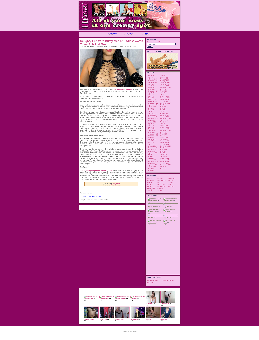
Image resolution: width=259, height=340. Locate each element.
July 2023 (151, 108)
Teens (169, 184)
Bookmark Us (156, 42)
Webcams (116, 183)
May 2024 (151, 94)
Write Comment (116, 185)
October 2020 (152, 151)
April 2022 (151, 127)
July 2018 (163, 89)
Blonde (149, 182)
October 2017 (164, 101)
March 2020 (151, 158)
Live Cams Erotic (152, 280)
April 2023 (151, 111)
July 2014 (163, 148)
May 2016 (163, 123)
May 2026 (151, 77)
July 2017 (163, 105)
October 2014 (164, 144)
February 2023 (152, 113)
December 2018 (165, 82)
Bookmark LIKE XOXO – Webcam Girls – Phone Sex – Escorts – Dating (116, 46)
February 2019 (164, 79)
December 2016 (165, 115)
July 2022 (151, 123)
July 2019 (151, 168)
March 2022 (151, 129)
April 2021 (151, 144)
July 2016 (163, 122)
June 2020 (151, 156)
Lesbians (160, 178)
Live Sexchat (151, 282)
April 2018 (163, 94)
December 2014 (165, 141)
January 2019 (164, 81)
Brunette (150, 184)
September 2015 (165, 130)
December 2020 (153, 148)
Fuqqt (147, 33)
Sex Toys (170, 180)
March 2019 (164, 77)
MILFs (159, 182)
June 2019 (151, 170)
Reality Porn (161, 186)
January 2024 (152, 99)
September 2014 (165, 146)
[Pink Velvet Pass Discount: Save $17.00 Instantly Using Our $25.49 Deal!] (129, 29)
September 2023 (153, 105)
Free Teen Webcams (112, 33)
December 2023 (153, 101)
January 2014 (164, 158)
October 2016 (164, 117)
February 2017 (164, 111)
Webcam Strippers (168, 280)
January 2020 (152, 160)
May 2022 (151, 125)
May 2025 (151, 84)
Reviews (160, 188)
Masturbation (161, 180)
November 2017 (165, 99)
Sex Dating (171, 178)
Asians (149, 178)
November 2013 (165, 161)
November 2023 (153, 103)
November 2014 (165, 142)
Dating (149, 186)
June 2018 (163, 91)
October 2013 (164, 163)
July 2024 (151, 93)
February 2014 (164, 156)
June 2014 (163, 149)
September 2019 (153, 165)
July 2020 (151, 154)
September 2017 (165, 103)
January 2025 (152, 89)
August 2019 (152, 166)
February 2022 (152, 130)
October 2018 (164, 86)
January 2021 (152, 146)
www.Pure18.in (129, 33)
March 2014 (164, 154)
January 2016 (164, 127)
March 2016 (164, 125)
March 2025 (151, 87)
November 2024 (153, 91)
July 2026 (151, 75)
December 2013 (165, 160)
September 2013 (165, 165)
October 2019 (152, 163)
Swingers (170, 182)
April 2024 (151, 96)
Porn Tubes (161, 184)
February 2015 (164, 139)
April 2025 (151, 86)
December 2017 (165, 98)
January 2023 (152, 115)
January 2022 (152, 132)
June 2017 (163, 106)
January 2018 (164, 96)
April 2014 (163, 153)
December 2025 (153, 81)
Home (149, 42)
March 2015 (164, 137)
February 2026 (152, 79)
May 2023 (151, 110)
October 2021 (152, 137)
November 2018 (165, 84)
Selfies (159, 190)
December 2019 (153, 161)
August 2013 (164, 166)
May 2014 (163, 151)
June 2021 (151, 141)
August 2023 (152, 106)
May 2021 (151, 142)
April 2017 (163, 110)
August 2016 (164, 120)
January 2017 (164, 113)
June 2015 (163, 134)
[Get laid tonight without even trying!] (162, 68)
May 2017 (163, 108)
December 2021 (153, 134)
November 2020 (153, 149)
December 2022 (153, 117)
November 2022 (153, 118)
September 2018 (165, 87)
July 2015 (163, 132)
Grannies (150, 190)
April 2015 (163, 136)
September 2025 (153, 82)
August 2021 (152, 139)
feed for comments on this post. (91, 196)
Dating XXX (151, 188)
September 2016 (165, 118)
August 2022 (152, 122)
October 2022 (152, 120)
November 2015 (165, 129)
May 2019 (163, 75)
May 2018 (163, 93)
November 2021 (153, 136)
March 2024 (151, 98)
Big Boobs (150, 180)
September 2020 (153, 153)
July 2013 (163, 168)
